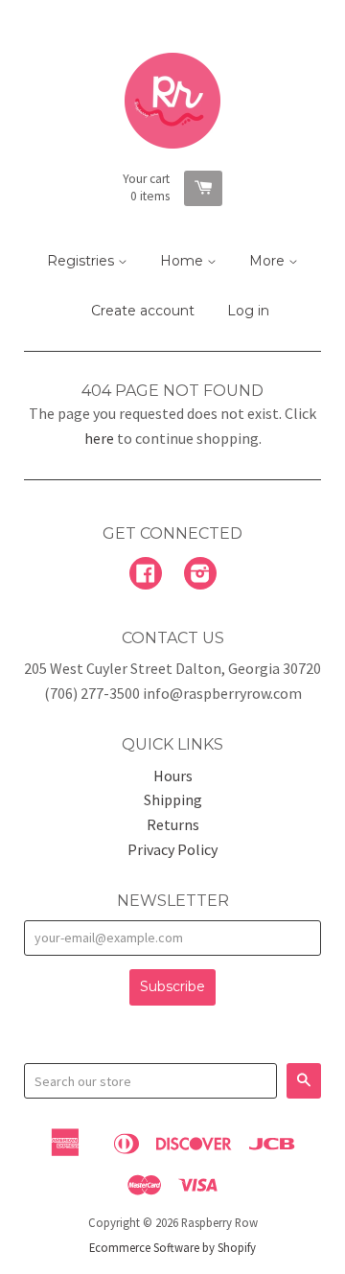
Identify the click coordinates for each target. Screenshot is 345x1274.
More (268, 260)
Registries (82, 260)
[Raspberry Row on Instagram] (200, 575)
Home (183, 260)
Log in (248, 310)
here (99, 438)
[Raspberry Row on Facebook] (145, 575)
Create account (143, 310)
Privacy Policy (172, 849)
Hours (173, 775)
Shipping (173, 799)
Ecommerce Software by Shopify (172, 1247)
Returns (173, 824)
